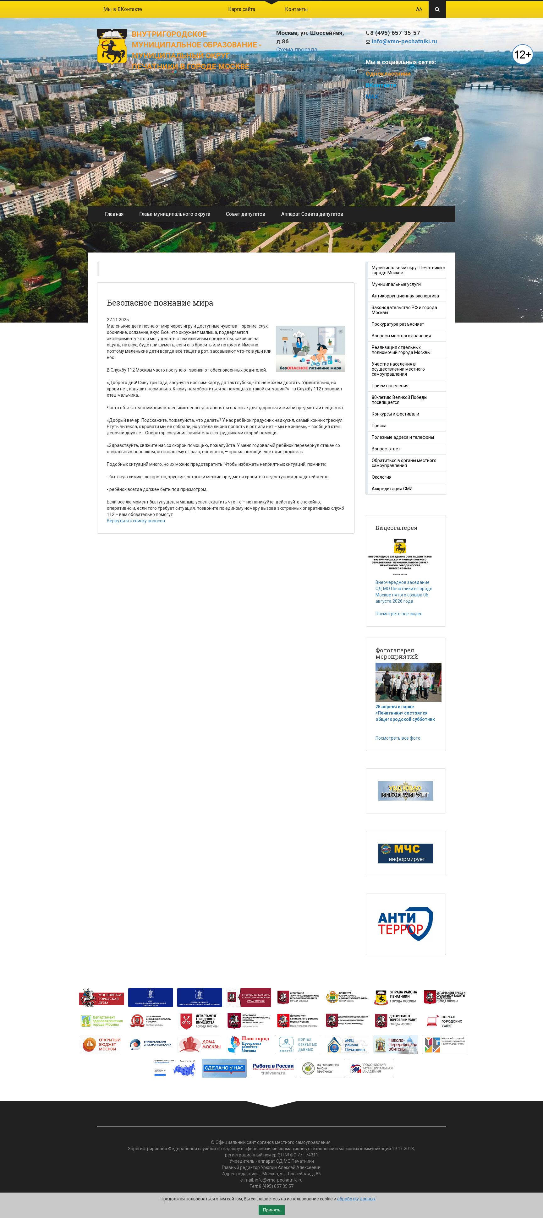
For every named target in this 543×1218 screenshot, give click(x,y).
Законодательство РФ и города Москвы (404, 310)
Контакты (296, 9)
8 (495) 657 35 (273, 1186)
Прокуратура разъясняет (398, 324)
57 (290, 1186)
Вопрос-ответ (386, 448)
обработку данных (356, 1198)
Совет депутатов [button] (246, 214)
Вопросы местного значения (401, 335)
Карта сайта (241, 9)
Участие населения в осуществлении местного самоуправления (398, 369)
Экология (382, 477)
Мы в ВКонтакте (122, 9)
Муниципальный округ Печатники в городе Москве (408, 270)
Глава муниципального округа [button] (174, 214)
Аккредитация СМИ (392, 488)
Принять (271, 1209)
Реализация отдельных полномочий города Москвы (401, 350)
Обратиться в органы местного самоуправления (404, 463)
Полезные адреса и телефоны (403, 437)
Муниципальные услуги (396, 284)
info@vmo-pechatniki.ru (404, 41)
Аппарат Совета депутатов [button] (312, 214)
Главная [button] (114, 214)
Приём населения (390, 385)
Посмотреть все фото (398, 738)
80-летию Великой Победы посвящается (399, 400)
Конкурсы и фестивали (395, 413)
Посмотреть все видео (399, 613)
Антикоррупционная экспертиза (405, 295)
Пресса (379, 425)
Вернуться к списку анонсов (136, 520)
